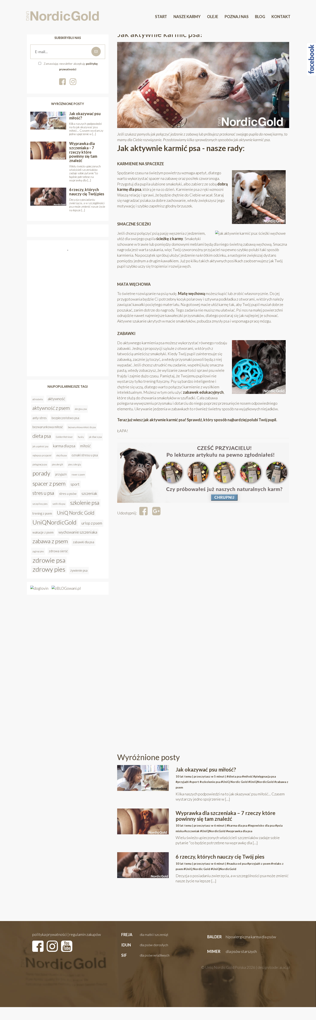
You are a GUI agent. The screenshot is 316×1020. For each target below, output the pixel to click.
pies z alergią (74, 464)
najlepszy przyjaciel (41, 455)
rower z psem (78, 474)
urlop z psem (91, 523)
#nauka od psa (237, 863)
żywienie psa (78, 570)
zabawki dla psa (83, 542)
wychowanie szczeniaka (77, 532)
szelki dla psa (58, 503)
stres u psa (43, 493)
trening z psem (42, 513)
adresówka (37, 399)
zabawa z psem (50, 541)
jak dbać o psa (95, 436)
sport (75, 484)
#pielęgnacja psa (264, 776)
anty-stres (39, 418)
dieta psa (41, 436)
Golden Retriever (64, 436)
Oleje (212, 16)
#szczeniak (191, 831)
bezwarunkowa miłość (47, 427)
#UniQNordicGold (261, 782)
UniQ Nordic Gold (75, 513)
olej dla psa (61, 455)
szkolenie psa (84, 503)
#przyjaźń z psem (258, 863)
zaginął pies (38, 551)
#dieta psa (234, 776)
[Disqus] (203, 580)
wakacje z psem (43, 532)
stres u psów (68, 493)
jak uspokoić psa (40, 446)
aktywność (56, 398)
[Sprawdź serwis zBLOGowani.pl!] (66, 588)
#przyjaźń (182, 782)
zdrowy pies (48, 569)
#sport (194, 782)
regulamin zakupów (85, 934)
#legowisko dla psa (261, 825)
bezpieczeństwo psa (65, 418)
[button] (144, 935)
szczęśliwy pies (40, 503)
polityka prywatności (49, 934)
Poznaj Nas (237, 16)
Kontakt (281, 16)
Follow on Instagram (69, 258)
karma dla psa (64, 445)
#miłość (247, 776)
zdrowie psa (48, 560)
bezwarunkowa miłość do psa (82, 427)
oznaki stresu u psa (85, 455)
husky (81, 436)
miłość (85, 445)
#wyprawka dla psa (239, 831)
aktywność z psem (51, 408)
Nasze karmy (187, 16)
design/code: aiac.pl (274, 967)
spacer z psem (49, 483)
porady (41, 473)
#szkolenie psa (210, 782)
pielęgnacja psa (39, 464)
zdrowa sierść (58, 551)
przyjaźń (61, 474)
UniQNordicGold (54, 522)
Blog (260, 16)
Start (161, 16)
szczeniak (89, 493)
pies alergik (57, 464)
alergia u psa (81, 408)
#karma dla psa (237, 825)
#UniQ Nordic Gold (234, 782)
